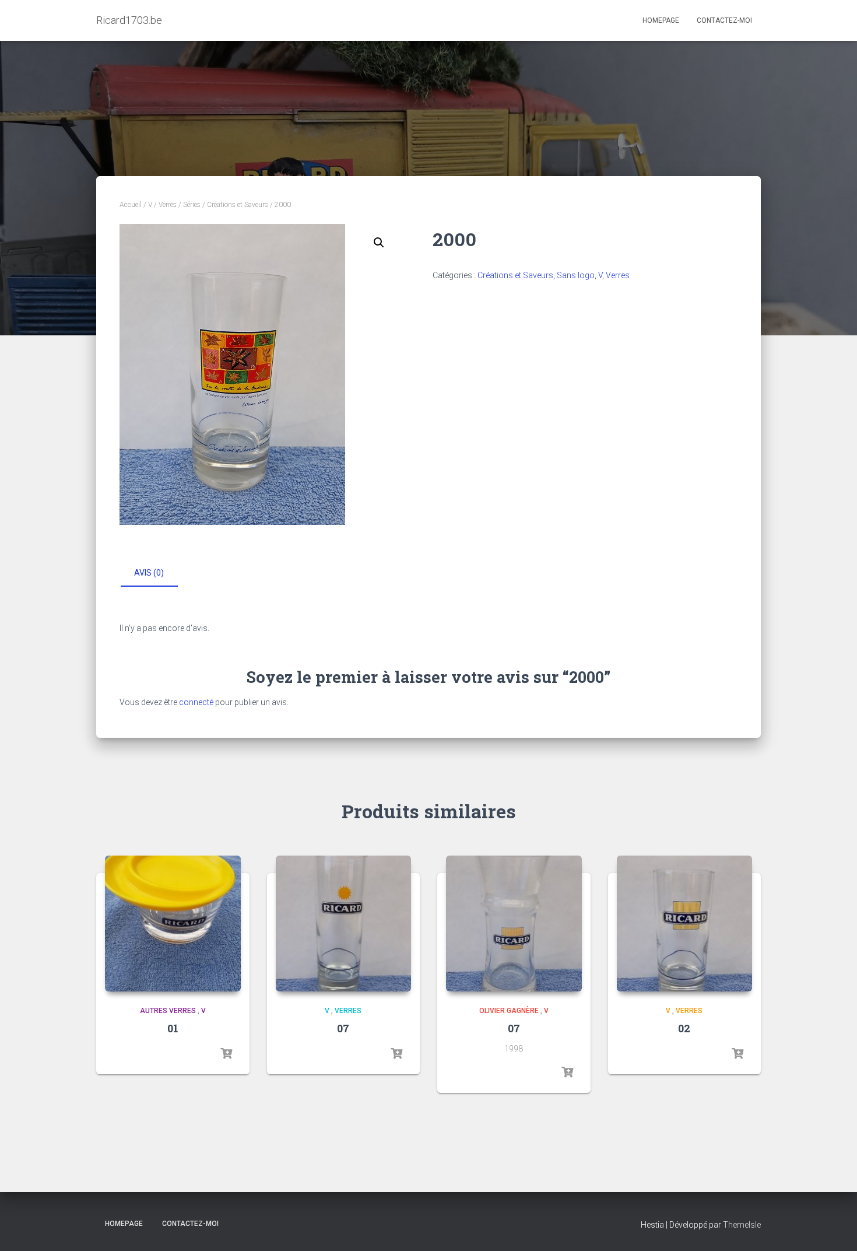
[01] (173, 923)
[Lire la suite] (226, 1054)
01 (172, 1028)
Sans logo (576, 275)
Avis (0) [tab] (149, 572)
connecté (196, 702)
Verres (168, 205)
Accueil (131, 205)
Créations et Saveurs (237, 205)
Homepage (660, 20)
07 (343, 1028)
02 (684, 1028)
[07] (344, 923)
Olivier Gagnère (509, 1011)
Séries (192, 205)
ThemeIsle (742, 1224)
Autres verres (168, 1011)
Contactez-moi (724, 20)
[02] (685, 923)
